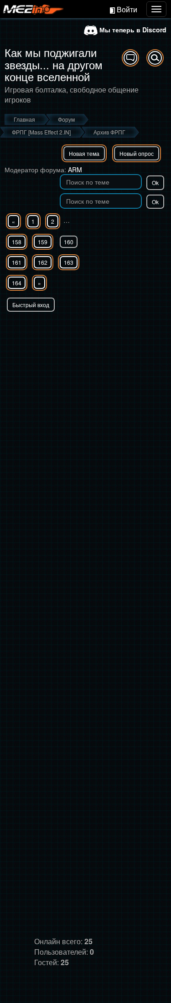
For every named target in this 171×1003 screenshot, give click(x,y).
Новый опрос (136, 153)
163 (68, 262)
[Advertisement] (85, 401)
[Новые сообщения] (130, 58)
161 (16, 262)
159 (42, 242)
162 (42, 262)
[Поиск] (155, 58)
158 (16, 242)
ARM (75, 169)
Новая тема (84, 153)
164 (16, 283)
